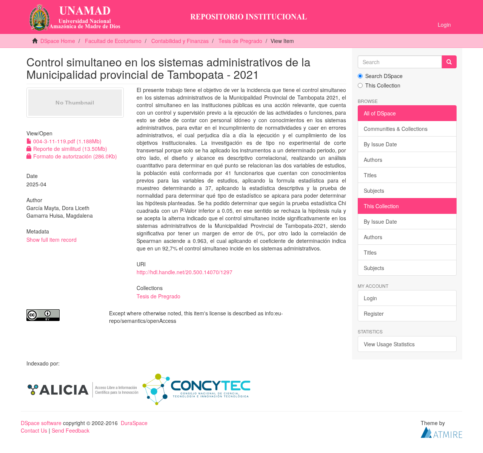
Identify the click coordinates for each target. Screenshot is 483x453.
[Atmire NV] (441, 431)
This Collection (382, 85)
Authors (373, 159)
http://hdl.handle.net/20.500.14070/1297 (184, 272)
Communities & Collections (396, 128)
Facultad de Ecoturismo (113, 41)
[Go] (449, 61)
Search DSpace (384, 76)
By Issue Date (380, 144)
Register (374, 313)
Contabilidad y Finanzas (180, 41)
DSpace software (41, 423)
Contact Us (34, 430)
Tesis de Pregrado (240, 41)
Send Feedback (70, 430)
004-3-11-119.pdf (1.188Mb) (67, 141)
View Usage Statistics (389, 344)
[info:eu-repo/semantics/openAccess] (62, 315)
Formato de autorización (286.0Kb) (74, 156)
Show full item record (51, 239)
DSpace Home (57, 41)
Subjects (374, 190)
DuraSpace (134, 423)
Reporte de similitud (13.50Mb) (69, 148)
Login (370, 298)
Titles (370, 175)
